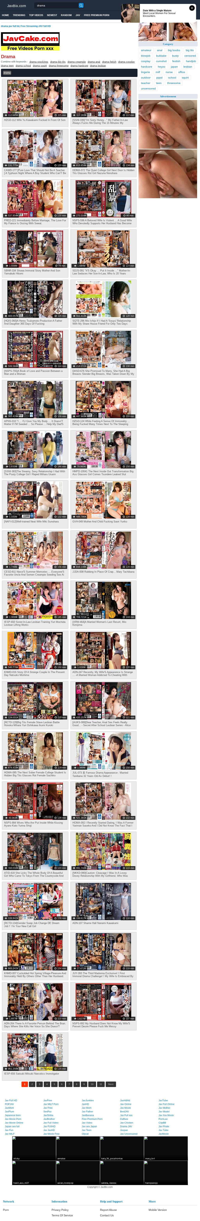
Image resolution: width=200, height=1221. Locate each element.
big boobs (174, 50)
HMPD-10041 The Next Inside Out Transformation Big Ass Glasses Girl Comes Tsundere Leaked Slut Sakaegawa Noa (102, 474)
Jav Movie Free (51, 1134)
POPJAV (9, 1104)
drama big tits (58, 61)
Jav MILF (9, 1134)
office (181, 72)
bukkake (161, 55)
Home (5, 15)
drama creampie (77, 61)
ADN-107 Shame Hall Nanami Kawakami (95, 923)
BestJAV (124, 1111)
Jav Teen (86, 1130)
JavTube (163, 1100)
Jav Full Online (166, 1104)
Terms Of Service (62, 1215)
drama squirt (40, 65)
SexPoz (47, 1111)
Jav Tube (163, 1130)
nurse (169, 72)
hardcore (146, 66)
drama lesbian (98, 65)
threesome (173, 83)
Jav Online (125, 1104)
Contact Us (107, 1215)
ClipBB (162, 1122)
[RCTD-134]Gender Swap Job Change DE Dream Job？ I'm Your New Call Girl (31, 925)
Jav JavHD (49, 1130)
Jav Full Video (50, 1122)
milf (158, 72)
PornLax (163, 1119)
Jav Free (48, 1108)
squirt (185, 77)
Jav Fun (9, 1130)
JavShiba (48, 1115)
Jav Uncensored (129, 1134)
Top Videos (36, 15)
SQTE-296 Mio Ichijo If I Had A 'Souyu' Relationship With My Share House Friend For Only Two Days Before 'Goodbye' (101, 323)
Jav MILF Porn (51, 1104)
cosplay (145, 61)
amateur (146, 50)
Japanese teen (13, 1115)
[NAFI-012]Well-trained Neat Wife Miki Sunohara (31, 521)
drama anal (94, 61)
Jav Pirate (164, 1126)
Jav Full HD (11, 1100)
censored (190, 55)
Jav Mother (164, 1108)
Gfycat (85, 1134)
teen (159, 83)
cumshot (161, 61)
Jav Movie (125, 1108)
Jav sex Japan (89, 1126)
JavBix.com (16, 6)
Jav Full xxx (126, 1115)
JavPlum (9, 1111)
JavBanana (88, 1115)
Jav (78, 15)
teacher (145, 83)
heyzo (161, 66)
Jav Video (87, 1122)
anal (159, 50)
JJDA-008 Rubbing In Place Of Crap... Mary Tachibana (103, 571)
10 (92, 1084)
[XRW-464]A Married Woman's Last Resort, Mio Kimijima (99, 623)
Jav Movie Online (14, 1122)
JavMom (9, 1108)
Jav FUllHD (49, 1126)
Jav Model (164, 1111)
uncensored (148, 88)
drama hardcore (79, 65)
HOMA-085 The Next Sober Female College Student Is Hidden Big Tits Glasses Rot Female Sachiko (35, 774)
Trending (19, 15)
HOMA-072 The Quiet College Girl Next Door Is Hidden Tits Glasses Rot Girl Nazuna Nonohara (103, 172)
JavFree (47, 1100)
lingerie (145, 72)
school (172, 77)
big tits (190, 50)
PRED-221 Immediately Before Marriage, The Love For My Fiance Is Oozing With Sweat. (35, 222)
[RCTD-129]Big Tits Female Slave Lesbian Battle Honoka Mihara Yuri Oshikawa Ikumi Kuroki (32, 724)
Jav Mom (86, 1108)
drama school (23, 65)
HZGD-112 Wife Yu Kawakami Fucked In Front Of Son (34, 120)
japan (174, 66)
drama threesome (59, 65)
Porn (6, 1209)
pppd (159, 77)
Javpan (124, 1130)
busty (175, 55)
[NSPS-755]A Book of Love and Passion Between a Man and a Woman (33, 372)
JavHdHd (125, 1100)
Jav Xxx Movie (166, 1115)
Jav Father (87, 1111)
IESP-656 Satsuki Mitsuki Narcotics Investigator (31, 1073)
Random (66, 15)
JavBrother (49, 1119)
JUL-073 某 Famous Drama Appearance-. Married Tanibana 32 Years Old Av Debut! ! (100, 774)
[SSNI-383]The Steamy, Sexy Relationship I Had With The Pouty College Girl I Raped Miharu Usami (34, 473)
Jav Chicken (126, 1122)
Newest (52, 15)
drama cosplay (126, 61)
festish (176, 61)
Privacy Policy (60, 1209)
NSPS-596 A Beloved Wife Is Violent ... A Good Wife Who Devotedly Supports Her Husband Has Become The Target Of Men (102, 223)
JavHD (85, 1104)
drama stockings (38, 61)
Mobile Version (158, 1209)
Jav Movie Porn (13, 1119)
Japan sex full (12, 1126)
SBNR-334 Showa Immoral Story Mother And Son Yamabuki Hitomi (32, 272)
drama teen (7, 65)
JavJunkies (88, 1100)
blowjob (145, 55)
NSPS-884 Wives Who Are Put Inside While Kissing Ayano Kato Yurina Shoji (33, 824)
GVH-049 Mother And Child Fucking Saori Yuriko (99, 521)
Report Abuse (108, 1209)
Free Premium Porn (96, 15)
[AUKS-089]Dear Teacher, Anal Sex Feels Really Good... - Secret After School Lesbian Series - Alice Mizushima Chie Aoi (101, 725)
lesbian (187, 66)
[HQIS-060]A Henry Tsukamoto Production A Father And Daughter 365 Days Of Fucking (33, 322)
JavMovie (164, 1134)
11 (101, 1084)
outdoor (146, 77)
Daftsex (124, 1119)
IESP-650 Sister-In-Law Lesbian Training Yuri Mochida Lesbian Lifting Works (34, 623)
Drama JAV (126, 1126)
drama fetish (109, 61)
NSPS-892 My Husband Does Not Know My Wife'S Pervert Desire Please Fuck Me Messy (101, 1025)
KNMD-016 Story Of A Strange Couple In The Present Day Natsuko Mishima (34, 674)
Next (110, 1084)
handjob (191, 61)
